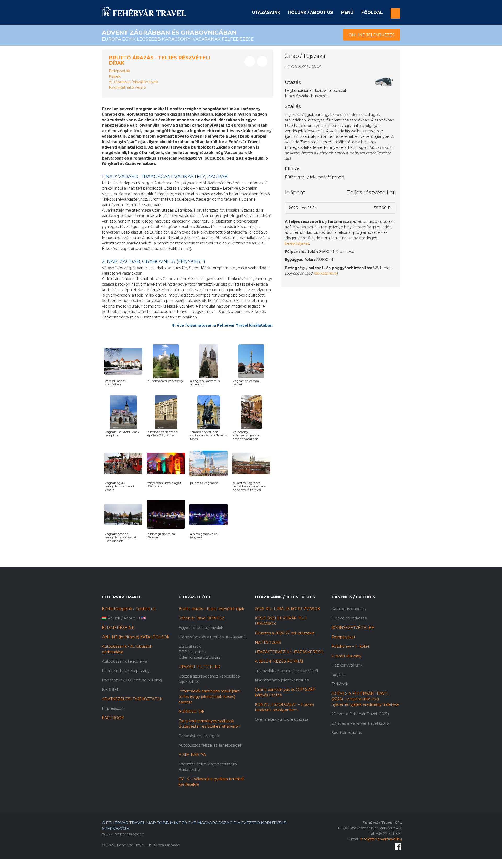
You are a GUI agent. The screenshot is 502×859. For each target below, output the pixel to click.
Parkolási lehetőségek (199, 735)
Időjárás (338, 674)
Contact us (145, 608)
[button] (395, 9)
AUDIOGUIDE (191, 711)
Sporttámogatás (347, 732)
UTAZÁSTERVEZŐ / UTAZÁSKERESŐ (289, 652)
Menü (347, 12)
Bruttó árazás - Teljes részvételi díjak (159, 60)
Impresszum (113, 708)
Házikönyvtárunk (347, 665)
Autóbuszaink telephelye (124, 661)
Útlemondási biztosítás (199, 657)
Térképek (340, 684)
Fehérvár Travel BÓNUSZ (201, 618)
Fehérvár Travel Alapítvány (126, 670)
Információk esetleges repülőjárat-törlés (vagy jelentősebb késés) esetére (210, 696)
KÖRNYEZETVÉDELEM (353, 627)
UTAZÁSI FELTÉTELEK (199, 666)
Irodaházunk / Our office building (132, 680)
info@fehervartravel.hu (381, 839)
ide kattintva (324, 273)
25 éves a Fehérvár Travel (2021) (360, 714)
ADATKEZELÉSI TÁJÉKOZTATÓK (132, 699)
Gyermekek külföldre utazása (281, 719)
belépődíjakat (297, 243)
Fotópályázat (343, 637)
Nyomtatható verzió (127, 87)
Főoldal (372, 12)
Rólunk (113, 618)
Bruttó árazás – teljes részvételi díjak (211, 608)
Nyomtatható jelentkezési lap (282, 680)
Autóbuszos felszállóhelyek (133, 81)
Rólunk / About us (310, 12)
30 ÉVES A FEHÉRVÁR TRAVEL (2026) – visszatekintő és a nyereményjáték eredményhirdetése (365, 699)
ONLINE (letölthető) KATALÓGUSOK (135, 637)
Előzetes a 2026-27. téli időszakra (285, 633)
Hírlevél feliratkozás (349, 618)
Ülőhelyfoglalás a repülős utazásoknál (212, 637)
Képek (115, 76)
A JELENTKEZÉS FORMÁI (279, 661)
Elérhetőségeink (117, 608)
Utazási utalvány (346, 655)
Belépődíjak (119, 71)
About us (132, 618)
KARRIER (111, 689)
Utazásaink (266, 12)
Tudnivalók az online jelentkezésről (286, 670)
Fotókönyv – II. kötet (350, 646)
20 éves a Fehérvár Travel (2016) (361, 723)
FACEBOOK (113, 717)
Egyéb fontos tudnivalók (201, 627)
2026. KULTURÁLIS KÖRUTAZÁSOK (287, 608)
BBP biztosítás (192, 652)
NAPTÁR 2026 (268, 642)
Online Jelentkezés (372, 34)
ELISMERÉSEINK (118, 627)
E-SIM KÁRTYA (192, 754)
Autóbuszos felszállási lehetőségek (210, 745)
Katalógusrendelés (349, 608)
